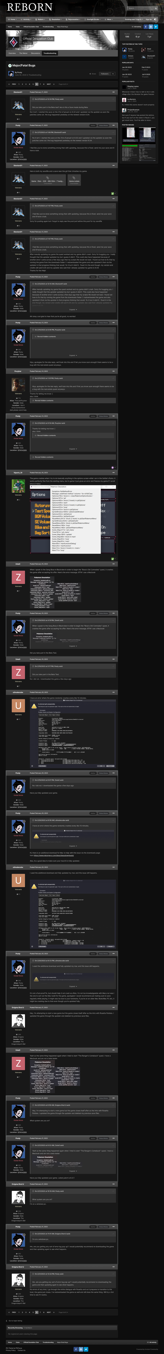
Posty (19, 72)
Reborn (40, 19)
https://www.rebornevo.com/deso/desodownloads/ (54, 855)
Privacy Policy (11, 1350)
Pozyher (58, 330)
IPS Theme (9, 1348)
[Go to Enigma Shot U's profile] (18, 1021)
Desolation (55, 19)
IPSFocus (19, 1348)
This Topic (147, 8)
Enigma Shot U (18, 1007)
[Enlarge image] (42, 592)
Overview (12, 53)
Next (49, 84)
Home (12, 19)
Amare (130, 56)
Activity (26, 19)
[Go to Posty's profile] (11, 73)
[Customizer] (155, 19)
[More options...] (113, 92)
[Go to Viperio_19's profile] (18, 486)
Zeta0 (17, 564)
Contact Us (21, 1350)
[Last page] (54, 84)
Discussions (35, 53)
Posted (39, 92)
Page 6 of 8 (63, 84)
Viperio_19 (18, 473)
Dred (149, 49)
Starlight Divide (93, 19)
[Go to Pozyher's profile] (18, 384)
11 (19, 719)
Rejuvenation (73, 19)
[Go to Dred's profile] (144, 50)
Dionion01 (18, 92)
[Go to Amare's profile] (124, 57)
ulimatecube (18, 692)
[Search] (156, 8)
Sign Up (149, 19)
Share (93, 74)
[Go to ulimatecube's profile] (18, 705)
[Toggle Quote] (33, 99)
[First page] (9, 84)
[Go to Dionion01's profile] (18, 105)
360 (19, 152)
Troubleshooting (50, 53)
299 (19, 1034)
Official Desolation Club (38, 38)
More (109, 19)
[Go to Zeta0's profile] (18, 577)
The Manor (23, 53)
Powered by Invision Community (147, 1349)
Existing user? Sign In (133, 19)
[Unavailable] (73, 914)
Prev (14, 84)
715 (19, 398)
